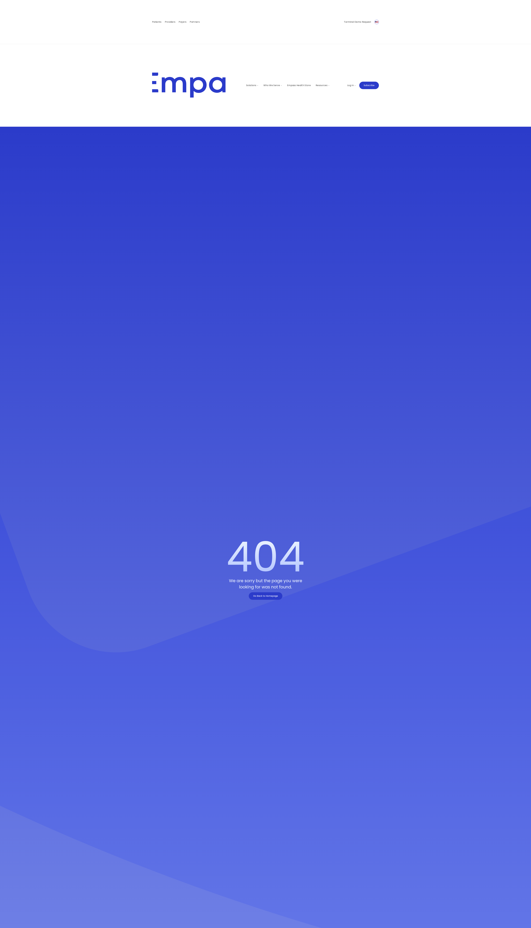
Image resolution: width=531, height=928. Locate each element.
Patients (157, 21)
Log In (350, 85)
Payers (182, 21)
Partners (195, 21)
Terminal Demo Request (357, 21)
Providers (170, 21)
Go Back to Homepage (265, 596)
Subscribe (369, 85)
